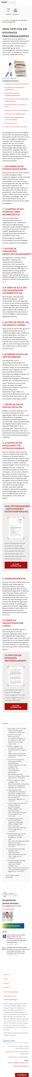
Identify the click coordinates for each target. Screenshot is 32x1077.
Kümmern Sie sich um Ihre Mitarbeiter (16, 110)
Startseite (5, 20)
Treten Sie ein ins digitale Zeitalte (15, 114)
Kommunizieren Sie (11, 123)
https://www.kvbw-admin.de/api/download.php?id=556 (17, 812)
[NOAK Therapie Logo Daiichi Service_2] (9, 1)
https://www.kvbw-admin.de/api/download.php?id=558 (17, 827)
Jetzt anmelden (13, 926)
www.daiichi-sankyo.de (21, 1066)
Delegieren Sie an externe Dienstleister (17, 84)
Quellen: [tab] (5, 723)
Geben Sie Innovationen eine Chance (16, 127)
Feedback (21, 1075)
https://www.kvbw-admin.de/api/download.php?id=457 (17, 854)
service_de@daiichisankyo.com (18, 1063)
